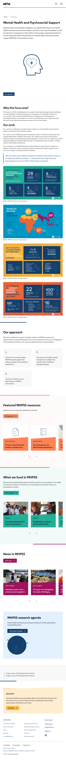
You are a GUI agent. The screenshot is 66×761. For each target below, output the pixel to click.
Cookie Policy (26, 745)
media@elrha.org (49, 727)
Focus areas (14, 17)
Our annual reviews (8, 727)
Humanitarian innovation (30, 723)
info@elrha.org (49, 724)
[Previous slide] (29, 456)
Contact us (27, 733)
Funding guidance (8, 736)
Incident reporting (29, 736)
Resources (6, 733)
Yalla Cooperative (13, 754)
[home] (6, 3)
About (5, 17)
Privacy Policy (16, 745)
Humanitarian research (9, 723)
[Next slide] (36, 456)
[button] (61, 4)
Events (5, 730)
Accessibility (6, 745)
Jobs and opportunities (30, 730)
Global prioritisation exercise (31, 727)
